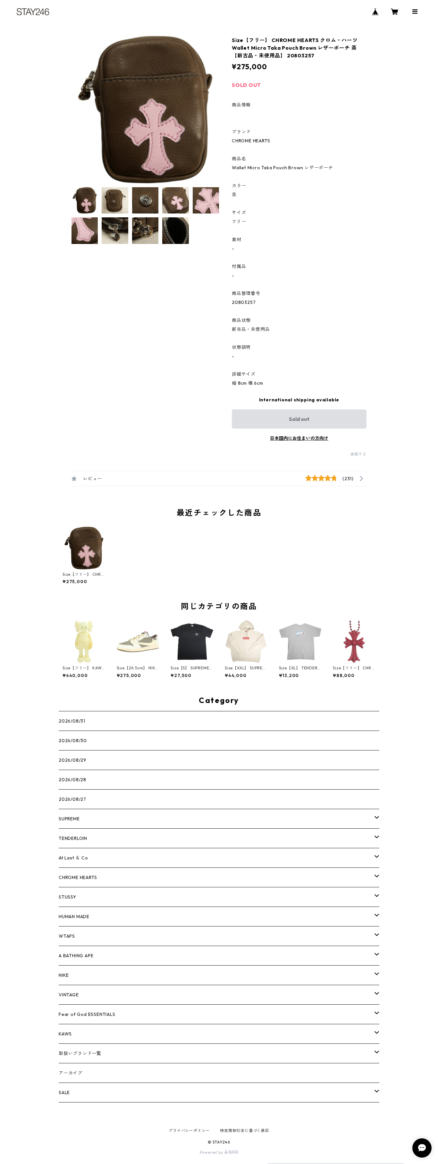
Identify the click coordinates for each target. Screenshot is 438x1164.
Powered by (212, 1152)
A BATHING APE (76, 956)
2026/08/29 (72, 760)
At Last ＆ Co (73, 858)
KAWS (65, 1034)
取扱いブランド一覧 (80, 1053)
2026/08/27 (72, 799)
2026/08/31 (72, 721)
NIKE (64, 975)
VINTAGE (69, 995)
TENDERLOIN (73, 838)
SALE (64, 1092)
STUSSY (67, 897)
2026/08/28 (72, 780)
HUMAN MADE (74, 916)
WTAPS (67, 936)
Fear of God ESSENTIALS (87, 1014)
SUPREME (69, 819)
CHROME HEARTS (78, 877)
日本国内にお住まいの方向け (299, 438)
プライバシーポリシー (189, 1130)
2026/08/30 (73, 740)
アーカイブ (70, 1073)
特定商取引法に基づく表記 (244, 1130)
